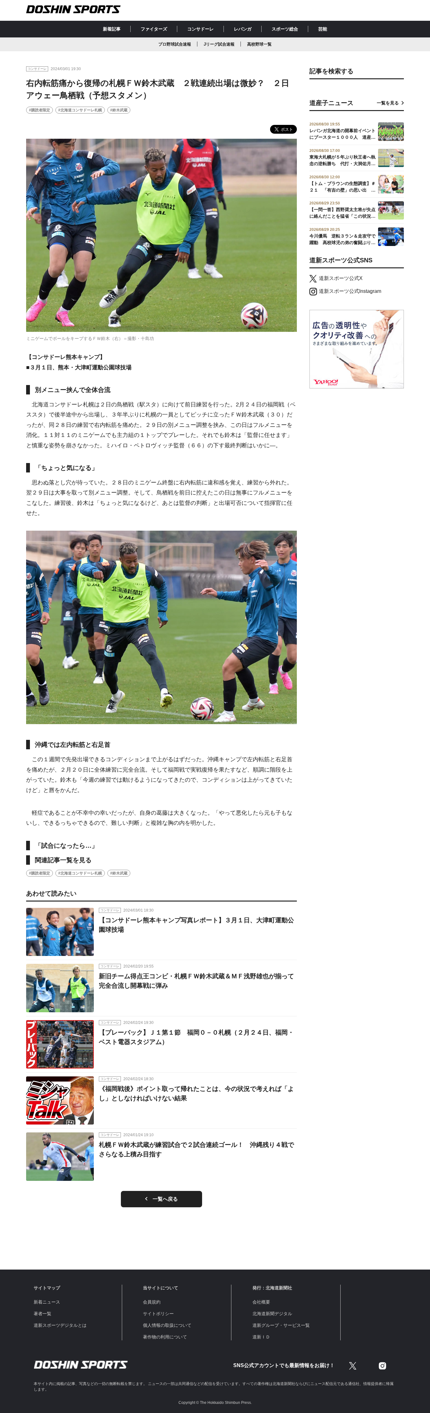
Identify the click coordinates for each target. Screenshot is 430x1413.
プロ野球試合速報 (174, 44)
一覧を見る (388, 103)
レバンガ (243, 28)
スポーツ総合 (285, 28)
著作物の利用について (165, 1336)
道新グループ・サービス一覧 (281, 1325)
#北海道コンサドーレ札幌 (80, 110)
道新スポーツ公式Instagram (350, 291)
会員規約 (152, 1301)
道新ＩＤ (261, 1336)
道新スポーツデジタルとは (60, 1325)
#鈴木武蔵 (118, 110)
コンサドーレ (200, 28)
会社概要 (261, 1301)
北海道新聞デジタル (272, 1313)
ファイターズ (154, 28)
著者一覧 (42, 1313)
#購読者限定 (39, 110)
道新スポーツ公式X (341, 278)
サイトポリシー (158, 1313)
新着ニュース (47, 1301)
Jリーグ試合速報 (219, 44)
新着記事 (112, 28)
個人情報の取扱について (167, 1325)
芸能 (322, 28)
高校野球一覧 (259, 44)
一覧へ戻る (165, 1199)
